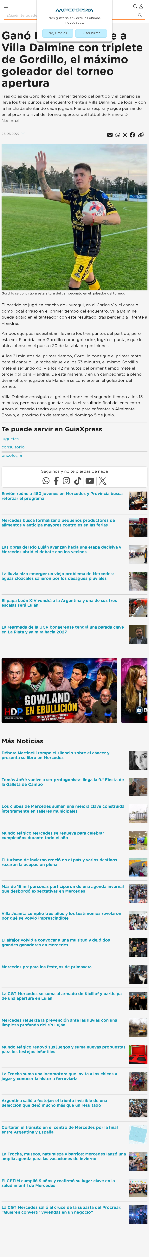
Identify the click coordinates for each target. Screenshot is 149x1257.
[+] (23, 134)
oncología (12, 455)
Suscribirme (90, 33)
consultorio (13, 447)
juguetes (10, 439)
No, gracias (58, 33)
